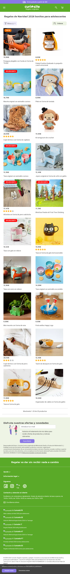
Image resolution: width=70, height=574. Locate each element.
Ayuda (5, 472)
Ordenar (60, 23)
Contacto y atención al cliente (15, 493)
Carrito (62, 7)
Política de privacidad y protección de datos (34, 453)
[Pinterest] (25, 486)
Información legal (10, 476)
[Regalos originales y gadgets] (32, 6)
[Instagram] (12, 486)
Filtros (10, 23)
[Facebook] (6, 486)
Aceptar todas (9, 570)
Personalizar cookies (24, 570)
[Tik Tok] (18, 486)
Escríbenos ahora (13, 502)
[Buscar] (56, 8)
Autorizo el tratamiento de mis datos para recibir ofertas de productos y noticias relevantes (37, 433)
